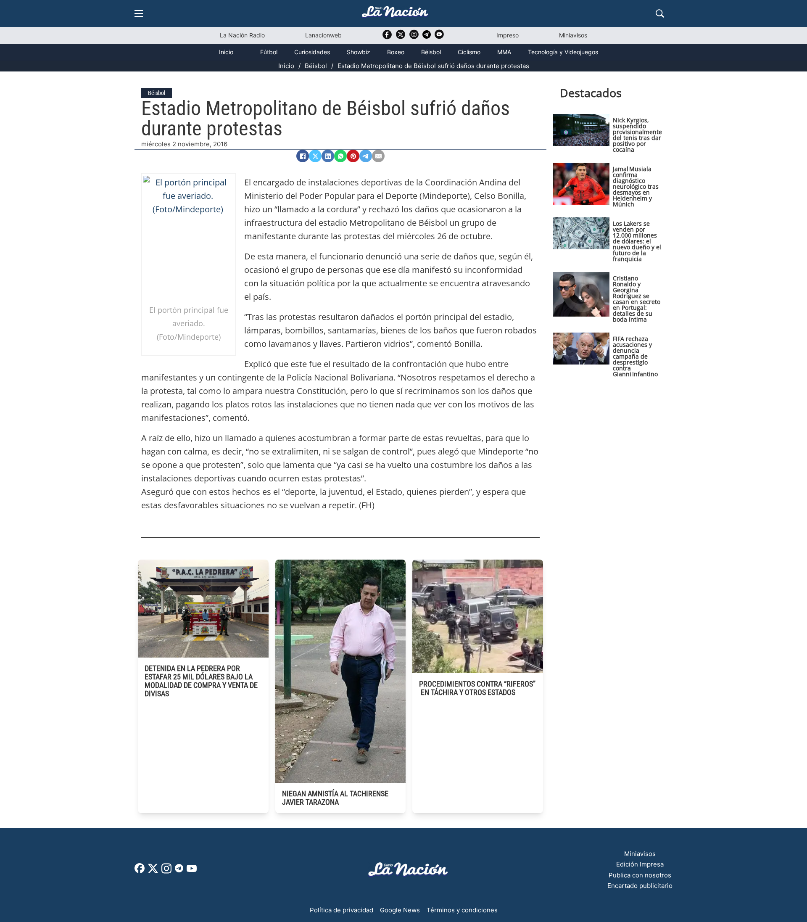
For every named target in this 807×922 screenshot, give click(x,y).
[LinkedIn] (328, 156)
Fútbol (268, 51)
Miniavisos (573, 35)
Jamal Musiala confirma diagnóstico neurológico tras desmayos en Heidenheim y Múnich (636, 186)
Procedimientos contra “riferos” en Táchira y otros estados (477, 688)
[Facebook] (302, 156)
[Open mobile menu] (138, 13)
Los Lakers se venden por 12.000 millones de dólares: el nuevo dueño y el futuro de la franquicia (637, 241)
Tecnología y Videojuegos (563, 51)
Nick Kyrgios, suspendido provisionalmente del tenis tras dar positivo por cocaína (637, 134)
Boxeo (395, 51)
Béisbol (431, 51)
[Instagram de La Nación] (414, 37)
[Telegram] (365, 156)
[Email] (378, 156)
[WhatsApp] (340, 156)
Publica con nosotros (640, 875)
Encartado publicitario (639, 886)
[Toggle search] (659, 13)
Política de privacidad (341, 910)
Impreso (507, 35)
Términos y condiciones (462, 910)
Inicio (226, 51)
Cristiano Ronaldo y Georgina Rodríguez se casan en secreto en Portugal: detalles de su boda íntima (636, 298)
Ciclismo (469, 51)
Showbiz (358, 51)
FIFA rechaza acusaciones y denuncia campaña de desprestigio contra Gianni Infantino (635, 356)
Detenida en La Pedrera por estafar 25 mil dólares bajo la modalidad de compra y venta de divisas (201, 681)
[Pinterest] (353, 156)
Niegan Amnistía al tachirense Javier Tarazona (335, 797)
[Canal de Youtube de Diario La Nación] (439, 37)
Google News (400, 910)
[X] (315, 156)
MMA (504, 51)
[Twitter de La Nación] (401, 37)
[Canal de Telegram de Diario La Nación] (426, 36)
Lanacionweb (323, 35)
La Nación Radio (242, 35)
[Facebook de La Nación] (139, 871)
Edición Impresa (640, 864)
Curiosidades (312, 51)
